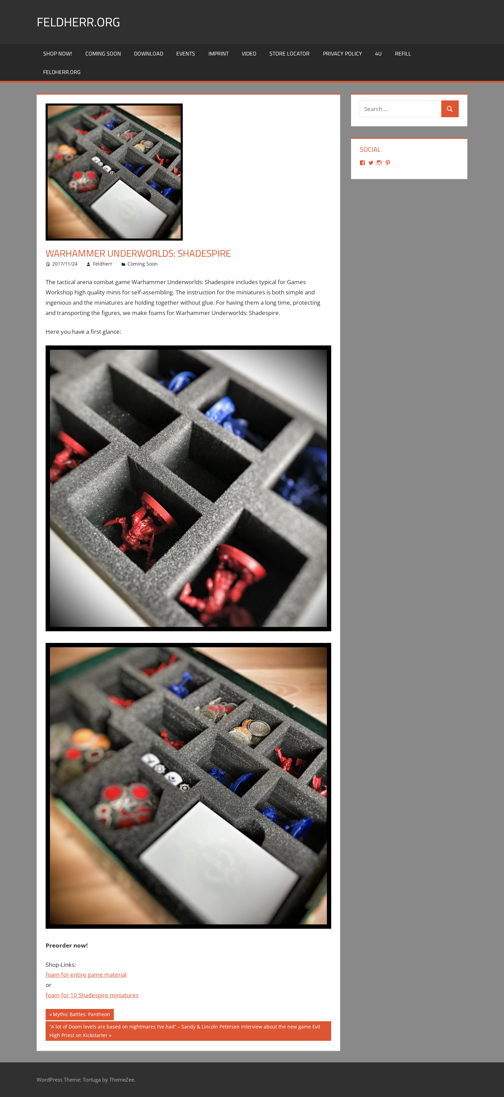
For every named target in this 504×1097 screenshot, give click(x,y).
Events (185, 53)
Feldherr (102, 263)
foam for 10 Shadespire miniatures (92, 995)
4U (378, 53)
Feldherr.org (78, 21)
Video (249, 53)
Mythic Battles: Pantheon (81, 1015)
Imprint (218, 53)
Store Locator (289, 53)
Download (148, 53)
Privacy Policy (342, 53)
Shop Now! (57, 53)
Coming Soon (103, 53)
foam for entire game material (86, 974)
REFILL (403, 53)
